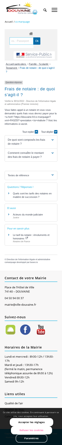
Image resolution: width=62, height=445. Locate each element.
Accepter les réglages (31, 422)
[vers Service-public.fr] (34, 55)
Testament (12, 67)
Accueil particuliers (16, 64)
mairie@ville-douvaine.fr (20, 304)
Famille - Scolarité (39, 64)
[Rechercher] (45, 8)
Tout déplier (47, 131)
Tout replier (28, 131)
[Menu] (54, 8)
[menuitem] (45, 7)
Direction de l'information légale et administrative (28, 259)
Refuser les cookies (31, 430)
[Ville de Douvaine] (26, 8)
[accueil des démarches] (31, 33)
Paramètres (31, 438)
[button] (31, 141)
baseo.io (34, 262)
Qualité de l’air (14, 403)
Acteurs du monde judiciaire (28, 214)
